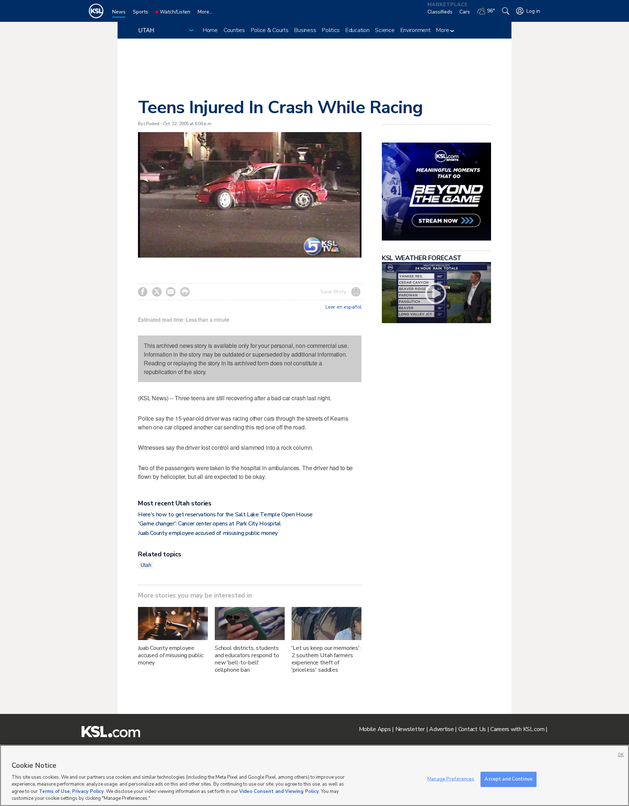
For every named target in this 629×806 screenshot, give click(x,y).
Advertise (441, 729)
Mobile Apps (375, 729)
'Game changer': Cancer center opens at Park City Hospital (209, 524)
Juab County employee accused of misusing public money (208, 533)
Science (384, 30)
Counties (234, 30)
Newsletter (410, 729)
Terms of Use (54, 791)
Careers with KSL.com (517, 729)
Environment (415, 30)
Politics (331, 30)
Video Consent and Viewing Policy (279, 791)
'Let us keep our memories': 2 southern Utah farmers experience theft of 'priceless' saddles (326, 659)
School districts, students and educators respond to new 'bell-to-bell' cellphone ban (247, 659)
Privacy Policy (88, 791)
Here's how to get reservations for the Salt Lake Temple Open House (225, 515)
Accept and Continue (508, 779)
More (443, 30)
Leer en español (343, 307)
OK (621, 755)
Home (210, 30)
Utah (146, 564)
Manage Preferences (450, 779)
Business (305, 30)
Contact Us (472, 729)
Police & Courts (270, 30)
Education (357, 30)
